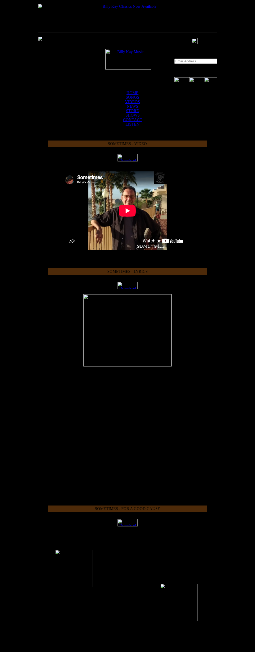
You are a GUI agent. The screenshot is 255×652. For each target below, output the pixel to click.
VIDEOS (132, 102)
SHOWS (133, 115)
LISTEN (132, 124)
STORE (132, 111)
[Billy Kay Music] (128, 68)
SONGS (132, 97)
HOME (132, 93)
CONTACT (132, 120)
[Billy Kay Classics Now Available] (127, 31)
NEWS (132, 106)
